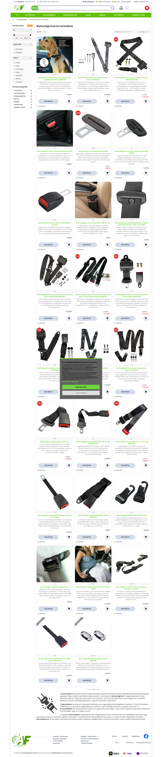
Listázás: (142, 32)
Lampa (131, 512)
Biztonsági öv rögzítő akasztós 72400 (132, 515)
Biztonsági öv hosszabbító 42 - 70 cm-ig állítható (132, 443)
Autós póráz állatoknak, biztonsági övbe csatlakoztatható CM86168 (54, 79)
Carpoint (131, 584)
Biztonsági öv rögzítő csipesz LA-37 (55, 587)
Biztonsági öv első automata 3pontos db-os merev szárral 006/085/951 (54, 296)
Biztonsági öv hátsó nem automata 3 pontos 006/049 (132, 369)
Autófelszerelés (22, 19)
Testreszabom (81, 393)
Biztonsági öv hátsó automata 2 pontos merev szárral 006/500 (132, 296)
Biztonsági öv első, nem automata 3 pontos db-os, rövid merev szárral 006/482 (93, 296)
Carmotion (54, 74)
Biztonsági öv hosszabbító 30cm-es (54, 442)
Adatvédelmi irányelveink (70, 381)
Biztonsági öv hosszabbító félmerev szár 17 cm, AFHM (55, 516)
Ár (14, 30)
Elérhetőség (17, 44)
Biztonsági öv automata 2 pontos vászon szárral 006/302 (131, 79)
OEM (93, 74)
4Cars (93, 148)
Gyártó (15, 58)
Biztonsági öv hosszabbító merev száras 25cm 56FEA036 (55, 660)
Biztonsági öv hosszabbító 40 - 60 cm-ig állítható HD (93, 443)
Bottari (93, 584)
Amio (131, 220)
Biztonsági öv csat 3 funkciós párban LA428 (54, 151)
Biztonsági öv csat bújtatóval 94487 (93, 151)
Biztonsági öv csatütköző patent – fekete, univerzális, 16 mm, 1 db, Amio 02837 (131, 224)
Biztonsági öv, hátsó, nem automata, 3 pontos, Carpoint (131, 588)
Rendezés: (118, 32)
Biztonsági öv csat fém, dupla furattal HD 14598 (131, 152)
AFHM (54, 512)
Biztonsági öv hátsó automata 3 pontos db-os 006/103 (54, 369)
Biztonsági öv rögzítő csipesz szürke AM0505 (93, 660)
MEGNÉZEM (48, 101)
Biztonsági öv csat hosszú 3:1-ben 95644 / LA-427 (54, 224)
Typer (93, 220)
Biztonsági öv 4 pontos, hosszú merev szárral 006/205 (93, 79)
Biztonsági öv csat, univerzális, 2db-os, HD (93, 223)
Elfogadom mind (81, 387)
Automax (93, 655)
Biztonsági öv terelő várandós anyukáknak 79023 (93, 588)
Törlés (30, 25)
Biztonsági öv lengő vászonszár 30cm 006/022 (93, 516)
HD (55, 148)
